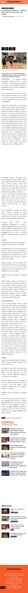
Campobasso (11, 8)
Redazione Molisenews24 (9, 16)
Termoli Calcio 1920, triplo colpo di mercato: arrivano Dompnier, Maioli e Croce (18, 439)
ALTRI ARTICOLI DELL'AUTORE (9, 424)
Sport (7, 5)
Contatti (9, 587)
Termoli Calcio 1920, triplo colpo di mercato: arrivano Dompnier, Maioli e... (17, 526)
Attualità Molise (14, 512)
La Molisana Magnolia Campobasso (14, 417)
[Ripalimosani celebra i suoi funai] (5, 511)
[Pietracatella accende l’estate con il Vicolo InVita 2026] (5, 447)
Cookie (19, 587)
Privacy (14, 587)
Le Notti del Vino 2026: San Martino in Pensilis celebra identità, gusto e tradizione (18, 473)
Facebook (15, 588)
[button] (26, 2)
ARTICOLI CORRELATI (7, 422)
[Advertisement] (14, 32)
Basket (11, 5)
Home (3, 5)
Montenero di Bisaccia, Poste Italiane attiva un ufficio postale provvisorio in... (18, 518)
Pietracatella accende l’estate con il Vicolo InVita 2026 (18, 447)
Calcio (12, 529)
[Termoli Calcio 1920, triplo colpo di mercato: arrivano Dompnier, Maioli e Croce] (5, 440)
